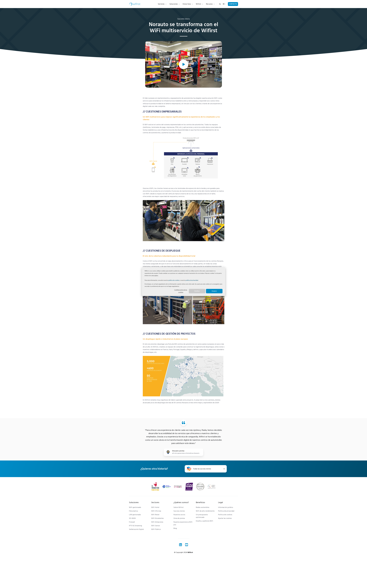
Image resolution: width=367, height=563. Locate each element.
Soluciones (173, 4)
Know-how (187, 4)
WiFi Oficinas (156, 511)
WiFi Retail (155, 514)
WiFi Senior (155, 525)
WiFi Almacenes (157, 522)
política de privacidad (192, 280)
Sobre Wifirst (178, 507)
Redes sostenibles (202, 507)
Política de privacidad (226, 511)
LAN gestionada (135, 514)
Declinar (197, 291)
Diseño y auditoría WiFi (204, 521)
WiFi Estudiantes (157, 518)
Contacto (233, 4)
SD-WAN (132, 518)
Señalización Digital (136, 529)
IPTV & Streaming (135, 525)
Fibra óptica (133, 511)
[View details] (180, 544)
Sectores (161, 4)
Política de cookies (225, 514)
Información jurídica (225, 507)
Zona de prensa (179, 518)
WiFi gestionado (135, 507)
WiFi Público (156, 529)
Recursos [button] (209, 4)
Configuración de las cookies (180, 291)
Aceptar (214, 291)
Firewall (132, 522)
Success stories (179, 511)
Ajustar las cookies (225, 518)
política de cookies (173, 280)
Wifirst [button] (198, 4)
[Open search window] (220, 4)
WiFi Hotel (155, 507)
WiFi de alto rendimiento (205, 511)
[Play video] (183, 64)
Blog (175, 528)
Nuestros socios (179, 514)
